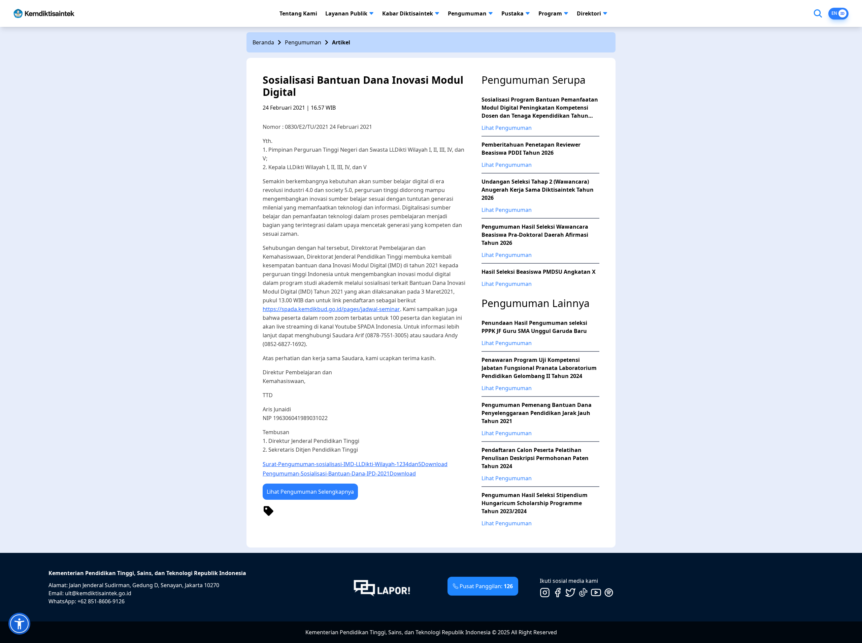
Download (434, 464)
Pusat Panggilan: (486, 586)
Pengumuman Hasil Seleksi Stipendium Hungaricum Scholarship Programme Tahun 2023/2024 (535, 503)
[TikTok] (583, 593)
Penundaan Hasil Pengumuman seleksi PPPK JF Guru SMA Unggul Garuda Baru (534, 327)
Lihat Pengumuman (507, 127)
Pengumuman (467, 13)
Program (550, 13)
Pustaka (512, 13)
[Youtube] (596, 593)
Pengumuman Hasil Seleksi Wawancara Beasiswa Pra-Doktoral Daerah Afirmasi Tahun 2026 (535, 235)
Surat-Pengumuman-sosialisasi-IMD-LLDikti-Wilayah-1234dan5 (342, 464)
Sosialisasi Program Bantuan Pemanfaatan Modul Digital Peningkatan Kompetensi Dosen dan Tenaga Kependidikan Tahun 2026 (540, 108)
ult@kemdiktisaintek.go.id (98, 593)
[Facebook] (558, 593)
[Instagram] (545, 593)
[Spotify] (609, 593)
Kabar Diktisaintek (407, 13)
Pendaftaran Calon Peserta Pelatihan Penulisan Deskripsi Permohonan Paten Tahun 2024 (535, 458)
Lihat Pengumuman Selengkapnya (310, 491)
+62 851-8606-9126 (101, 601)
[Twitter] (570, 593)
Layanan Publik (346, 13)
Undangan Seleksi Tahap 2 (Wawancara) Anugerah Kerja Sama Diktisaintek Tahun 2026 (538, 189)
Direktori (589, 13)
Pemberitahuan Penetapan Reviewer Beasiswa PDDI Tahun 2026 (531, 148)
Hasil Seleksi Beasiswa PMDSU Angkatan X (539, 271)
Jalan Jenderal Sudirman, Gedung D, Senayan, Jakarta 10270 (144, 585)
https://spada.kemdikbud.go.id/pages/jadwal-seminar (331, 309)
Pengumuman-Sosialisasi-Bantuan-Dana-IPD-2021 (326, 473)
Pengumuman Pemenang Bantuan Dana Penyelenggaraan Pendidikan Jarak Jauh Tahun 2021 (537, 413)
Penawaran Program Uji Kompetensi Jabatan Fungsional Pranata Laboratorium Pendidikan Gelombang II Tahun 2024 (539, 368)
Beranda (263, 42)
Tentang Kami (298, 13)
